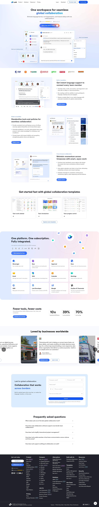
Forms (27, 486)
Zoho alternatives (56, 467)
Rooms (27, 473)
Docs (27, 463)
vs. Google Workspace (44, 461)
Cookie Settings (82, 484)
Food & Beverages (70, 492)
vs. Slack (41, 465)
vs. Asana (41, 471)
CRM (54, 479)
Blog (80, 459)
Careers (41, 498)
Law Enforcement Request (85, 486)
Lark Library (81, 467)
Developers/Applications (72, 459)
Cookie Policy (82, 482)
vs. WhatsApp (42, 472)
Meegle (28, 484)
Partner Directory (43, 496)
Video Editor (67, 504)
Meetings (28, 465)
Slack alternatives (57, 465)
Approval (28, 480)
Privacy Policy (82, 475)
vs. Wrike (41, 478)
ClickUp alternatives (57, 471)
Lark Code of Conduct (84, 480)
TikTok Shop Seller (59, 504)
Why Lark (41, 459)
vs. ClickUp (41, 469)
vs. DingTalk (42, 480)
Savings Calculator (30, 498)
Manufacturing (69, 472)
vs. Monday (42, 467)
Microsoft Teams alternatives (56, 463)
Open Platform (29, 489)
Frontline (68, 486)
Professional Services (71, 495)
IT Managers (55, 491)
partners (64, 401)
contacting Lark (62, 402)
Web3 (67, 497)
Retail (67, 469)
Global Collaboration (71, 484)
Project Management (57, 481)
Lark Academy (82, 465)
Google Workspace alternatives (57, 460)
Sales (54, 485)
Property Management (71, 471)
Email (27, 469)
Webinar (28, 474)
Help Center (81, 463)
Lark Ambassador (43, 490)
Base (27, 459)
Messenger (28, 461)
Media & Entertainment (71, 476)
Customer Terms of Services (85, 476)
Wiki (27, 482)
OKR (27, 488)
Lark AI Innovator (43, 492)
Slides (27, 476)
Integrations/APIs (70, 461)
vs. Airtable (41, 474)
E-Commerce (69, 467)
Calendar (28, 478)
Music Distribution (74, 504)
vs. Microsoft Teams (43, 463)
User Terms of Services (84, 478)
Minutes (28, 471)
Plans (27, 496)
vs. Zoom (41, 482)
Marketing (55, 487)
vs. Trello (41, 476)
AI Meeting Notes (30, 467)
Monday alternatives (57, 469)
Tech (67, 488)
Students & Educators (57, 489)
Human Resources (57, 483)
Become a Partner (43, 494)
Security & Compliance (84, 473)
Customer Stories (83, 461)
